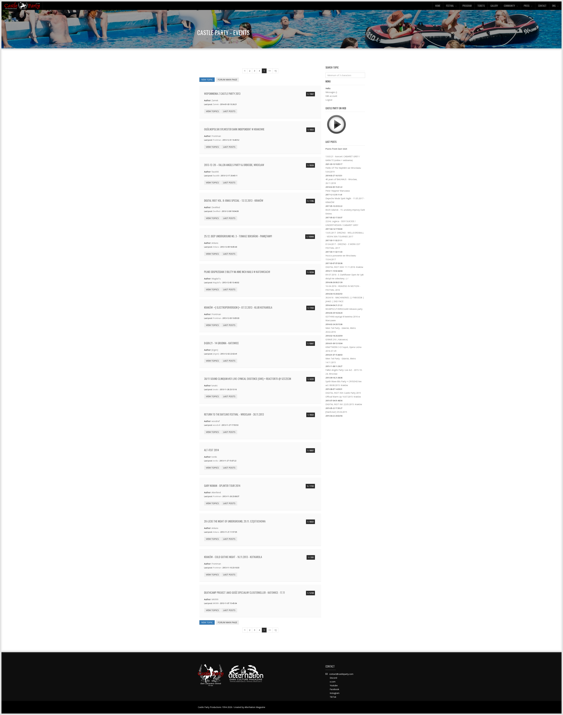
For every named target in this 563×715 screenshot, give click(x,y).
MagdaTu (216, 278)
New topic (207, 79)
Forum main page (227, 79)
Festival (450, 5)
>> (269, 70)
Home (437, 5)
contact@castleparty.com (341, 674)
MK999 (215, 599)
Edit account (331, 96)
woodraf (216, 421)
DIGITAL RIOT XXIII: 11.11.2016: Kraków (344, 267)
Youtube (334, 685)
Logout (328, 99)
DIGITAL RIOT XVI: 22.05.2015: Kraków (343, 404)
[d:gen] (215, 349)
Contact (542, 5)
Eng (554, 5)
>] (275, 70)
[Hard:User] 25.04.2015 (336, 412)
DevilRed (216, 207)
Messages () (331, 92)
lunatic (215, 385)
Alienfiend (216, 492)
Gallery (494, 5)
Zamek (215, 100)
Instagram (334, 693)
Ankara (215, 243)
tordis (214, 456)
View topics (212, 111)
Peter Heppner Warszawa (337, 190)
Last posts (229, 111)
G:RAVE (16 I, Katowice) (336, 339)
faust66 (215, 171)
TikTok (333, 696)
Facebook (334, 689)
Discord (333, 677)
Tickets (481, 5)
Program (467, 5)
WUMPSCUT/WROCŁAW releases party (343, 309)
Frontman (216, 136)
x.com (332, 681)
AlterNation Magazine (255, 707)
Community (509, 5)
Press (526, 5)
